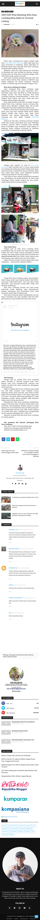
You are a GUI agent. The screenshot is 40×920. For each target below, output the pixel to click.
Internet (5, 828)
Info (3, 11)
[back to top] (36, 916)
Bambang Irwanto (14, 548)
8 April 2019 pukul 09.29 (17, 612)
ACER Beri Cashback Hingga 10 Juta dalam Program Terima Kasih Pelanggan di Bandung (30, 453)
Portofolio (5, 831)
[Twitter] (15, 484)
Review (27, 831)
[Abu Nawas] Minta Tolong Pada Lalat (23, 740)
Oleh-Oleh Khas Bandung (14, 63)
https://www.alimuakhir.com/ (20, 475)
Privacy (16, 918)
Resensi (21, 831)
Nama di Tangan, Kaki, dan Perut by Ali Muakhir (16, 755)
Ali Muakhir (16, 372)
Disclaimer (9, 918)
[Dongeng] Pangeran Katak (20, 731)
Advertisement (24, 918)
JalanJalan (13, 828)
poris (10, 612)
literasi (10, 834)
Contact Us (33, 918)
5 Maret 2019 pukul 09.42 (24, 568)
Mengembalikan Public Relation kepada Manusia (16, 776)
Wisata (11, 11)
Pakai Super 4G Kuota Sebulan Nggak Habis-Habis (10, 451)
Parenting (29, 828)
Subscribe (36, 712)
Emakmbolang (13, 568)
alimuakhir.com (21, 916)
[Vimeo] (19, 484)
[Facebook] (12, 484)
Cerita (15, 825)
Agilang (11, 585)
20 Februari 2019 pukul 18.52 (25, 529)
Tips (33, 831)
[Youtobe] (26, 484)
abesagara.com (13, 529)
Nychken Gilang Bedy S (16, 597)
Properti (14, 831)
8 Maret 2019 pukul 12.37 (20, 585)
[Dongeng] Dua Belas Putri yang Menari (23, 722)
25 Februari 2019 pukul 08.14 (26, 548)
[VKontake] (22, 484)
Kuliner (6, 11)
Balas (10, 542)
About (4, 825)
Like (37, 703)
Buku (9, 825)
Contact (21, 825)
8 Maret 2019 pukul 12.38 (29, 597)
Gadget (28, 825)
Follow (36, 708)
